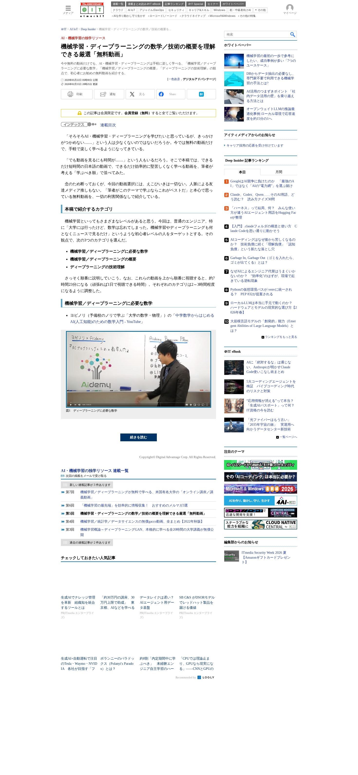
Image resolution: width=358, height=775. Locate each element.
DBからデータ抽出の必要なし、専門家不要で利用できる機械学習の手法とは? (270, 78)
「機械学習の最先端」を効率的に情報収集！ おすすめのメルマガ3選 (134, 505)
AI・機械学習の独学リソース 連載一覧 (95, 471)
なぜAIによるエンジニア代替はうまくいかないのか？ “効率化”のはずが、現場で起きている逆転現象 (262, 276)
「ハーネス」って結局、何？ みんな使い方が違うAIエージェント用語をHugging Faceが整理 (263, 212)
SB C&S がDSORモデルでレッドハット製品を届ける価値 (197, 602)
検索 (293, 34)
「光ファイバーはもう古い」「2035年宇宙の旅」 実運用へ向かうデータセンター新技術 (270, 424)
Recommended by (186, 677)
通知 (112, 94)
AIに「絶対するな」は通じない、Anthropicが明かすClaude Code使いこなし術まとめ (268, 367)
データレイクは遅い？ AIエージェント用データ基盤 (158, 602)
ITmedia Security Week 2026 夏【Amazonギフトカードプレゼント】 (266, 557)
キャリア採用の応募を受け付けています (254, 145)
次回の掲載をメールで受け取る (86, 476)
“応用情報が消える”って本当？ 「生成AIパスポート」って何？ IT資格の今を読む (272, 405)
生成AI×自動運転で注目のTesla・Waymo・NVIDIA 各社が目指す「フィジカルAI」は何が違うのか (79, 669)
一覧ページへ (288, 437)
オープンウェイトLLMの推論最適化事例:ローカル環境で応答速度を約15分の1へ (270, 113)
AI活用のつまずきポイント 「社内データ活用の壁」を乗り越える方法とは (270, 96)
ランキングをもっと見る (281, 337)
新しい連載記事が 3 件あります (90, 485)
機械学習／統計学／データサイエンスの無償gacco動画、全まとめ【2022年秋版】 (142, 521)
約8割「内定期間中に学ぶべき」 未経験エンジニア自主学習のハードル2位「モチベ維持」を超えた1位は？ (158, 669)
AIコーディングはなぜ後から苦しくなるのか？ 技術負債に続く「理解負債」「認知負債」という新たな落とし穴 (262, 244)
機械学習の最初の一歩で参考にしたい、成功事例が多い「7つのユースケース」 (271, 60)
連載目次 (108, 125)
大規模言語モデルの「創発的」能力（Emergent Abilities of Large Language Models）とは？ (263, 325)
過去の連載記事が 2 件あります (90, 542)
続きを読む (138, 437)
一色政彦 (174, 79)
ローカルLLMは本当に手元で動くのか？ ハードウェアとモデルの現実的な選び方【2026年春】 (263, 307)
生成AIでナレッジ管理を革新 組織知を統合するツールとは (78, 602)
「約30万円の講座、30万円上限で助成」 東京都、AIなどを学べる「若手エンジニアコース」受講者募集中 (117, 608)
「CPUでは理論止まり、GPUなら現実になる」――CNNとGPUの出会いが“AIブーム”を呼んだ (196, 669)
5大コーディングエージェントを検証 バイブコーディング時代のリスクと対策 (271, 386)
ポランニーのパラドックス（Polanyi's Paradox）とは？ (117, 664)
